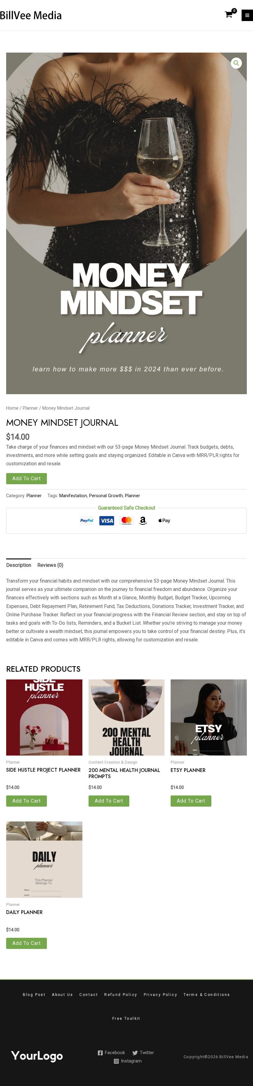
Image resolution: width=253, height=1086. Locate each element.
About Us (62, 995)
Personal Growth (106, 495)
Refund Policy (120, 995)
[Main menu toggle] (247, 15)
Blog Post (34, 995)
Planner (30, 408)
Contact (88, 995)
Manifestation (73, 495)
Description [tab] (18, 565)
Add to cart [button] (26, 801)
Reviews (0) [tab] (50, 565)
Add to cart (26, 478)
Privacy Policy (161, 995)
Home (12, 408)
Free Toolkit (126, 1018)
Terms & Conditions (207, 995)
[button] (236, 63)
